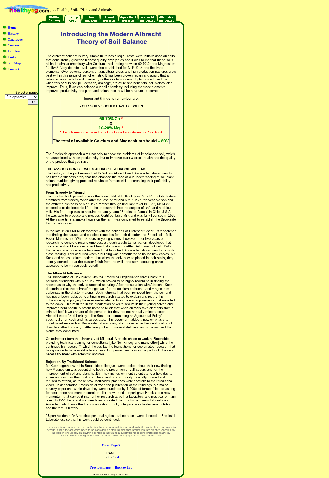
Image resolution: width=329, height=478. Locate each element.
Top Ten (14, 51)
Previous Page (100, 467)
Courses (13, 45)
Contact (13, 69)
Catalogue (15, 39)
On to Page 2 (111, 445)
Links (12, 57)
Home (12, 28)
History (13, 33)
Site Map (14, 63)
